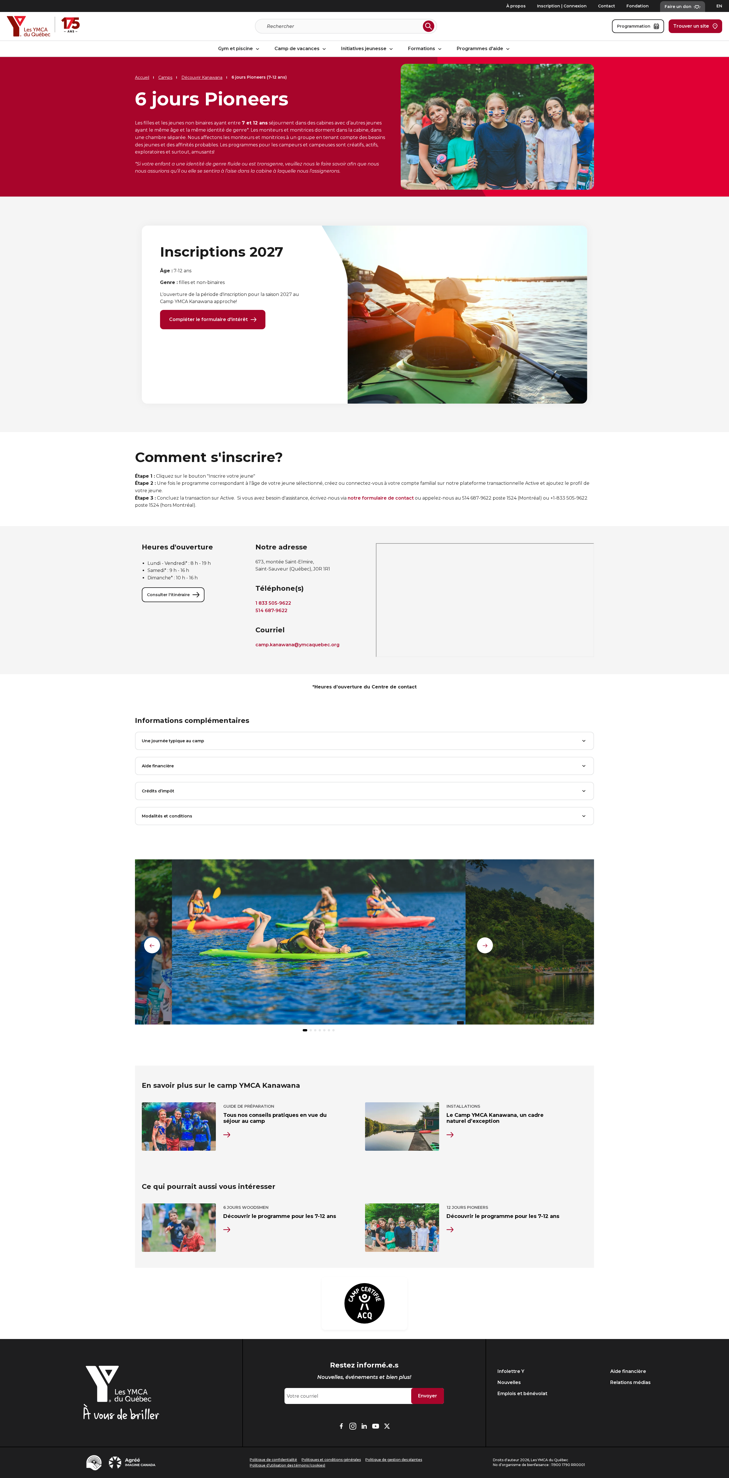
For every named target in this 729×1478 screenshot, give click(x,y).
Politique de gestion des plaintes (393, 1459)
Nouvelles (509, 1382)
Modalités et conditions (167, 816)
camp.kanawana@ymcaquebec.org (297, 644)
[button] (305, 1030)
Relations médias (630, 1382)
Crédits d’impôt (158, 791)
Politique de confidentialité (273, 1459)
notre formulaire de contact (381, 498)
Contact (606, 6)
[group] (319, 944)
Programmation (633, 26)
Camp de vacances (298, 49)
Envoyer (427, 1396)
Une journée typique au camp (173, 740)
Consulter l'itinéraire (168, 594)
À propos (516, 6)
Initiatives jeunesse (364, 49)
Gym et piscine (236, 49)
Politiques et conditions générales (331, 1459)
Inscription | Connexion (562, 6)
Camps (165, 77)
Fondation (637, 6)
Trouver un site (691, 26)
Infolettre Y (510, 1371)
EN (719, 6)
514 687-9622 (271, 610)
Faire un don (678, 6)
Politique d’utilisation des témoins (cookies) (287, 1465)
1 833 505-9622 (273, 603)
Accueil (142, 77)
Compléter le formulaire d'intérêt (208, 319)
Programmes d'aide (480, 49)
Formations (422, 49)
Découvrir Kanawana (201, 77)
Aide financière (158, 765)
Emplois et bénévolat (522, 1393)
